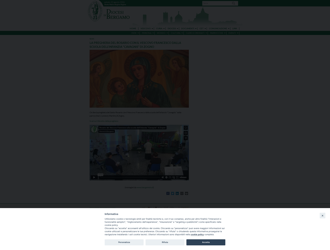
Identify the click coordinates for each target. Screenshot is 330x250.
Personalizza (124, 242)
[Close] (322, 215)
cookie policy (197, 234)
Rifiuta (165, 242)
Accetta (206, 242)
